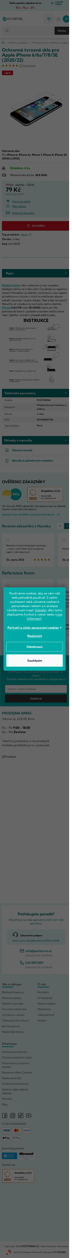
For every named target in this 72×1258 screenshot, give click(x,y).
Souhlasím (34, 660)
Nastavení (34, 636)
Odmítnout (34, 647)
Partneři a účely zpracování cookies (33, 627)
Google (40, 610)
